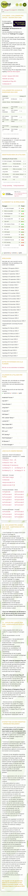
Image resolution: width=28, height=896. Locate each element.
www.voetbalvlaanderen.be (20, 193)
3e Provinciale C (19, 497)
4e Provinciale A (6, 499)
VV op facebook (18, 194)
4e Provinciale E (6, 505)
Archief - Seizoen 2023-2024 (10, 76)
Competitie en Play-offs (9, 81)
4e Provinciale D (19, 502)
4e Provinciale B (19, 499)
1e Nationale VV (6, 84)
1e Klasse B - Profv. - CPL (9, 462)
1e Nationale (5, 480)
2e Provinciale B (6, 494)
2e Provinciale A (19, 492)
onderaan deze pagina (13, 71)
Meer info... (16, 196)
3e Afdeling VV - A (7, 470)
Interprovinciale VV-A (8, 482)
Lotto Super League (8, 477)
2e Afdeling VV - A (7, 468)
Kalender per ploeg (8, 78)
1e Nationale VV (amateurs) (10, 465)
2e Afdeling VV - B (20, 468)
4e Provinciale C (6, 502)
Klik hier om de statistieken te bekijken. (13, 367)
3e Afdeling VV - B (20, 470)
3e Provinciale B (6, 497)
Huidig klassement (18, 185)
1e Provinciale (6, 492)
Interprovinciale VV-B (8, 485)
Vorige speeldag (7, 185)
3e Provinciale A (19, 494)
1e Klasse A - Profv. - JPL (9, 460)
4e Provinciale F (19, 505)
